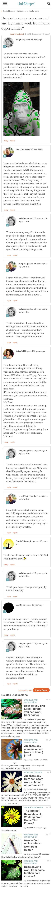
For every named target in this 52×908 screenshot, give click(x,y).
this (27, 221)
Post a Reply (41, 690)
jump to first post (25, 690)
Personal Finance (33, 772)
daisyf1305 (21, 351)
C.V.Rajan (20, 605)
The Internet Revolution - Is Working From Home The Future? (33, 817)
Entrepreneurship (33, 807)
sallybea (20, 40)
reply (6, 141)
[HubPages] (26, 4)
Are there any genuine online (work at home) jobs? (33, 750)
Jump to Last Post (17, 34)
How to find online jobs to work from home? (32, 845)
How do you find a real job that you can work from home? (34, 710)
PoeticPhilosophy (24, 541)
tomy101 (20, 149)
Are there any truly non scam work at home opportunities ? (34, 780)
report (12, 141)
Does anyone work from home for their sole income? (34, 871)
